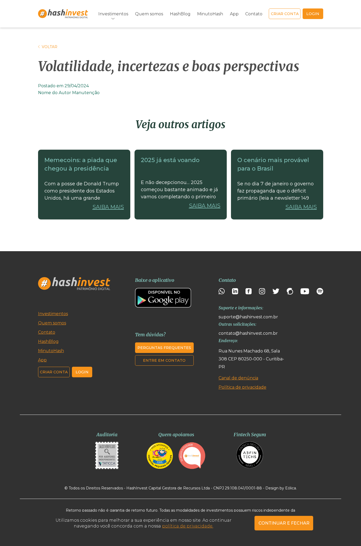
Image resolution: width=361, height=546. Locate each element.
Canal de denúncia (238, 377)
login (312, 13)
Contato (253, 13)
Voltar (49, 46)
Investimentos (53, 313)
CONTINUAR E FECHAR (283, 523)
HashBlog (180, 13)
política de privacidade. (187, 526)
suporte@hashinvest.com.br (248, 316)
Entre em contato (164, 360)
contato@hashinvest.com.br (248, 333)
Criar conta (285, 13)
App (234, 13)
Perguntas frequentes (164, 347)
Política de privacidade (242, 387)
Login (82, 372)
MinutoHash (210, 13)
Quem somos (149, 13)
